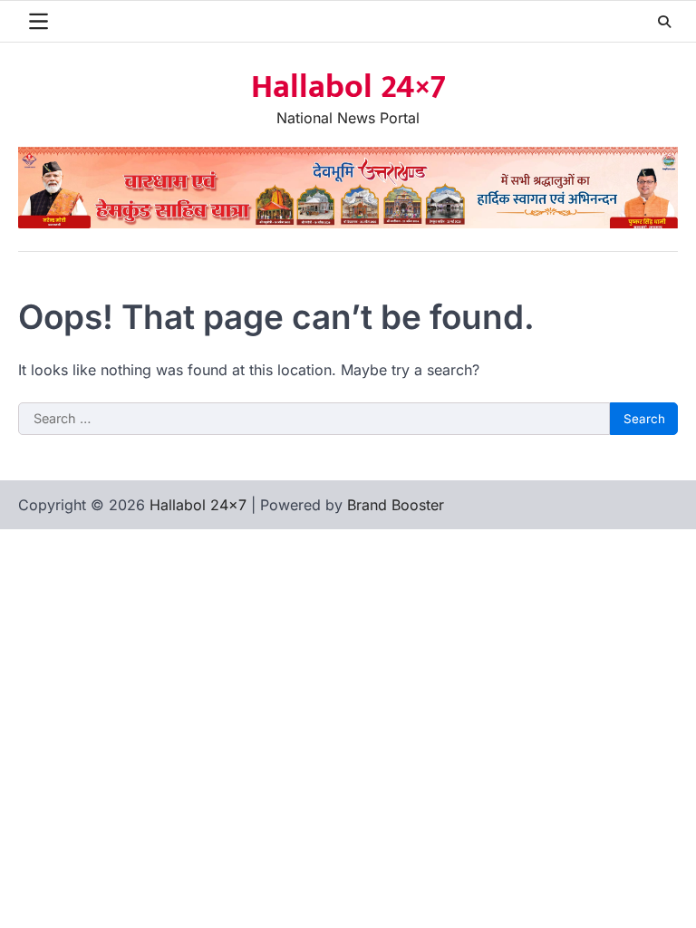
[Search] (664, 21)
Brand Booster (395, 505)
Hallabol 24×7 (348, 87)
